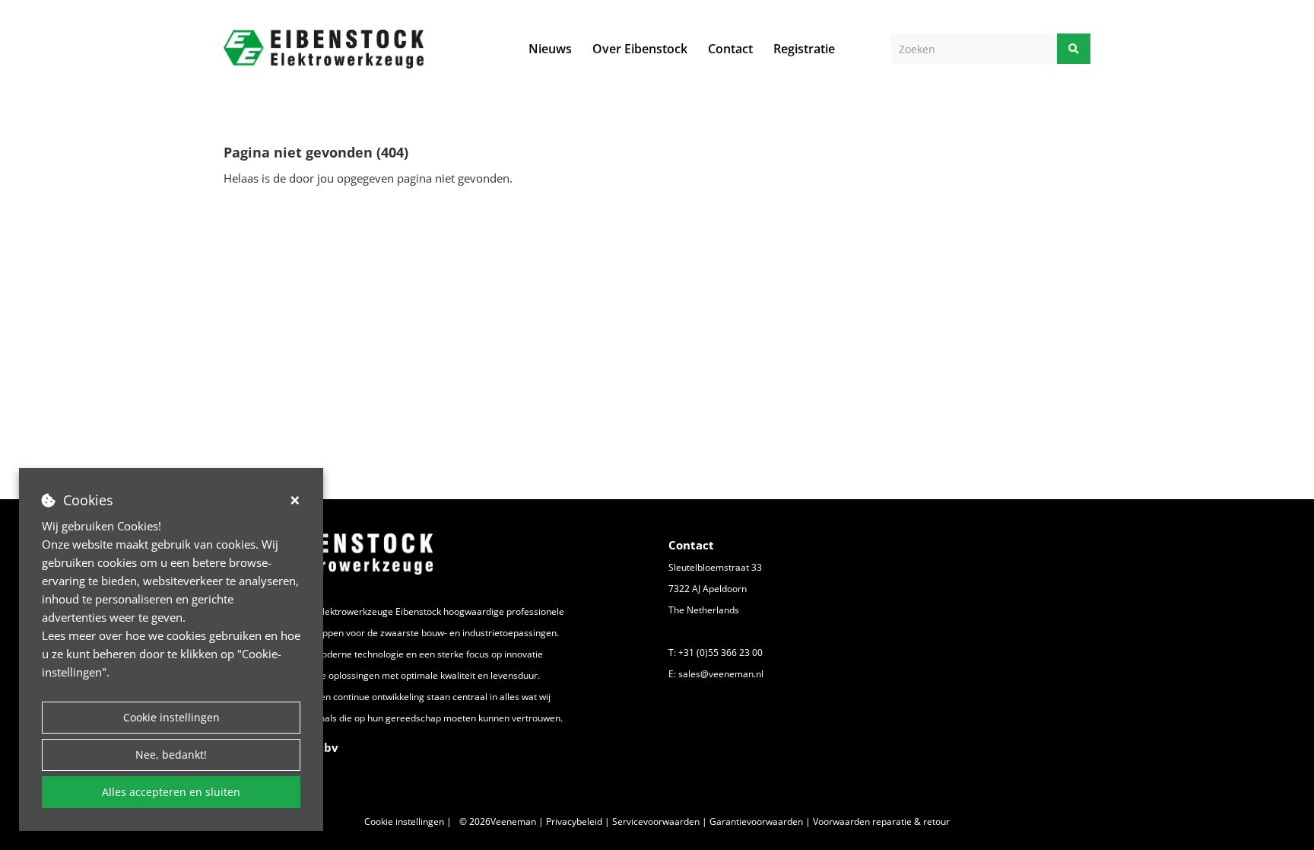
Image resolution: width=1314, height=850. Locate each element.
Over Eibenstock (639, 48)
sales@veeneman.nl (720, 673)
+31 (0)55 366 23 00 (720, 652)
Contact (730, 48)
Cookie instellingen (171, 717)
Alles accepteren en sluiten (171, 792)
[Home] (324, 49)
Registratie (804, 48)
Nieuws (550, 48)
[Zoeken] (1073, 48)
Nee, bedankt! (171, 754)
